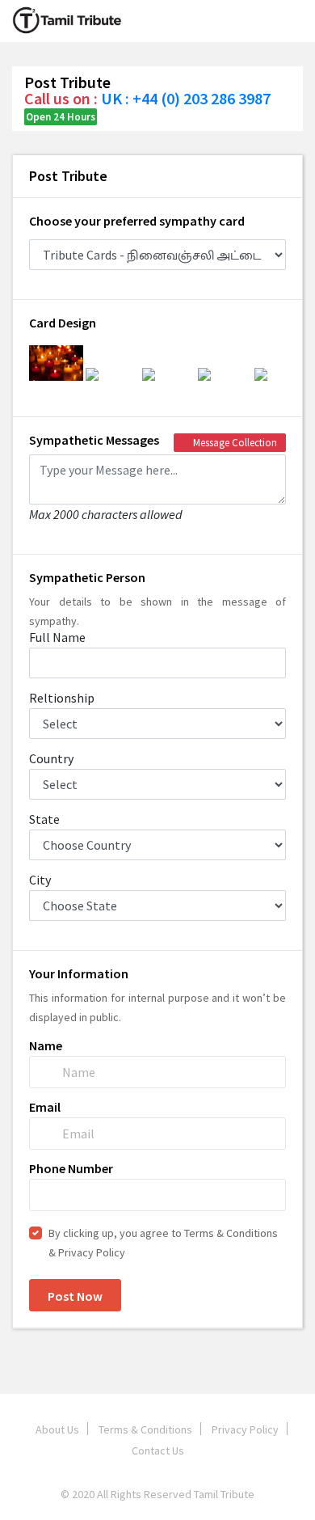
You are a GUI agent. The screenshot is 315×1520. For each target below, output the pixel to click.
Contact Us (158, 1450)
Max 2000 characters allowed (106, 513)
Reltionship (61, 697)
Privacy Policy (245, 1429)
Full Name (57, 637)
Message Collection (234, 443)
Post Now (75, 1296)
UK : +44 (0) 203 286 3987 (186, 98)
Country (51, 758)
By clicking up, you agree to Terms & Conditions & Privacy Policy (163, 1243)
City (40, 879)
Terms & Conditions (145, 1429)
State (44, 819)
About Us (57, 1429)
